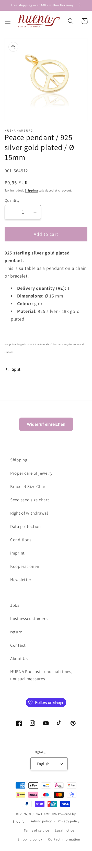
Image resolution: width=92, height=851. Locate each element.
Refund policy (41, 821)
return (16, 632)
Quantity (12, 200)
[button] (8, 21)
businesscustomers (29, 618)
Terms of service (36, 830)
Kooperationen (24, 566)
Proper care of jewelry (31, 473)
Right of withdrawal (29, 513)
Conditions (20, 539)
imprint (17, 553)
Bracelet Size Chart (28, 486)
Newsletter (20, 579)
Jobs (14, 605)
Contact (18, 645)
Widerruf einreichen (46, 424)
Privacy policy (69, 821)
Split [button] (16, 369)
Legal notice (64, 830)
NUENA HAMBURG (43, 814)
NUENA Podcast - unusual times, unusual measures (41, 675)
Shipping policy (30, 839)
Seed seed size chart (29, 500)
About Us (19, 658)
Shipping (31, 190)
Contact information (64, 839)
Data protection (25, 526)
